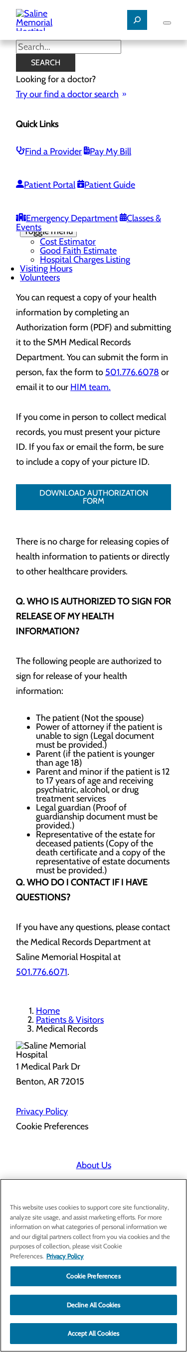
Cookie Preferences (93, 1276)
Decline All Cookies (93, 1305)
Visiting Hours (46, 268)
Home (48, 1010)
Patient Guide (109, 184)
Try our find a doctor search (67, 94)
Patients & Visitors (70, 1019)
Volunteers (40, 277)
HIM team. (90, 387)
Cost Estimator (68, 241)
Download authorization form (93, 497)
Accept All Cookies (93, 1333)
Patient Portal (49, 184)
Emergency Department (72, 218)
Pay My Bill (110, 151)
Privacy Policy (42, 1111)
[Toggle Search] (137, 20)
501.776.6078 (132, 372)
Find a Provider (53, 151)
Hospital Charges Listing (85, 259)
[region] (93, 1265)
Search (45, 62)
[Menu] (167, 22)
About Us (93, 1165)
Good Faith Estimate (78, 250)
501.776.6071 (41, 971)
